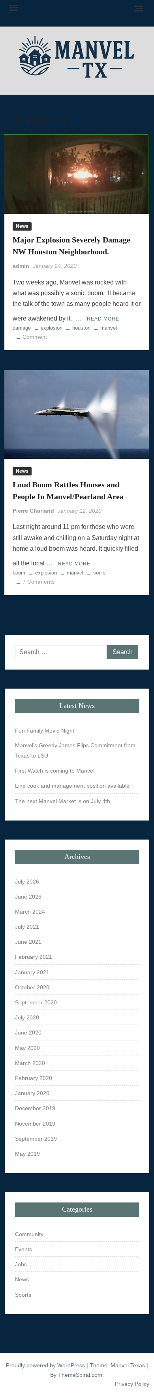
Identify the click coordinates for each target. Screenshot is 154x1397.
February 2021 (33, 957)
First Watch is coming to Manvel (54, 770)
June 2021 (28, 942)
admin (21, 266)
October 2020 (32, 987)
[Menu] (13, 8)
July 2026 (27, 881)
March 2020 (30, 1063)
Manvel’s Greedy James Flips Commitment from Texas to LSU (75, 750)
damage (22, 328)
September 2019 (36, 1139)
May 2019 (27, 1154)
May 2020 (27, 1048)
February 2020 (33, 1078)
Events (23, 1249)
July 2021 (27, 927)
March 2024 (30, 911)
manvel (108, 328)
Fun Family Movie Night (44, 730)
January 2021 (32, 972)
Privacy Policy (132, 1384)
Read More (103, 319)
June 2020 (28, 1032)
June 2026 (28, 896)
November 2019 (35, 1123)
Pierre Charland (33, 511)
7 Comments (38, 581)
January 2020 (32, 1093)
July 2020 (27, 1017)
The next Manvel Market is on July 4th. (63, 801)
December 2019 (35, 1108)
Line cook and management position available (72, 785)
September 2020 (36, 1002)
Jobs (21, 1264)
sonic (99, 573)
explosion (51, 328)
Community (29, 1234)
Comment (35, 337)
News (22, 226)
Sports (23, 1295)
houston (81, 328)
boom (19, 573)
